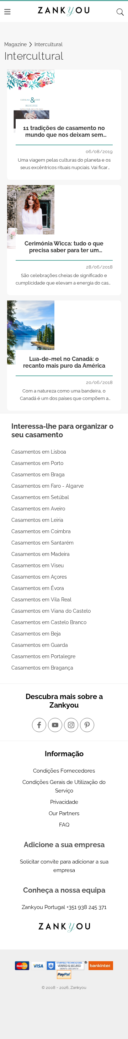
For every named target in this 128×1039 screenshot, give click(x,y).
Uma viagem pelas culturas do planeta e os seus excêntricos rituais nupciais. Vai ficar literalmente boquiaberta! (64, 167)
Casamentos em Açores (39, 577)
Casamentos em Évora (37, 588)
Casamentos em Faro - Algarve (47, 486)
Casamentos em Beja (36, 634)
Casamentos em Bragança (42, 668)
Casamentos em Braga (38, 474)
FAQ (64, 825)
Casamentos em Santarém (42, 543)
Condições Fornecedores (64, 771)
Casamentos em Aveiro (38, 509)
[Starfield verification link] (68, 965)
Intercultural (48, 44)
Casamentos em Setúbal (40, 497)
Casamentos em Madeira (40, 554)
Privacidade (64, 802)
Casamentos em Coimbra (41, 531)
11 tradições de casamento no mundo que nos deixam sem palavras (64, 132)
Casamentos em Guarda (39, 645)
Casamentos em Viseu (37, 565)
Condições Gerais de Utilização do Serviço (64, 786)
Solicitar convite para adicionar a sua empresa (64, 866)
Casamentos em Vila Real (41, 599)
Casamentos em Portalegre (43, 656)
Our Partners (64, 813)
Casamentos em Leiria (37, 520)
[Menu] (7, 12)
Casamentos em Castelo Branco (48, 622)
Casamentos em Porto (37, 463)
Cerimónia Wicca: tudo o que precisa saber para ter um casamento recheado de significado (64, 247)
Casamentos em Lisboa (38, 452)
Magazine (15, 44)
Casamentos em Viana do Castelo (51, 611)
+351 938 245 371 (86, 907)
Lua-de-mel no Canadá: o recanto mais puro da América (64, 362)
